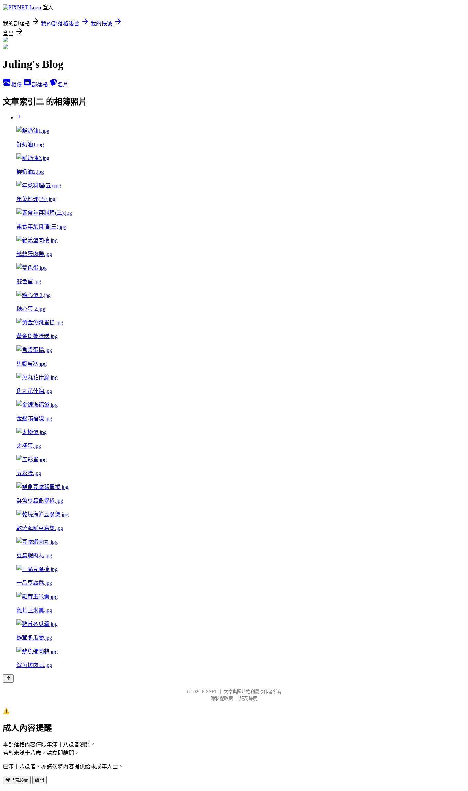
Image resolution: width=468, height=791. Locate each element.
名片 (63, 84)
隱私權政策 (222, 698)
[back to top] (8, 678)
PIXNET (209, 691)
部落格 (40, 84)
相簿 (17, 84)
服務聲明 (248, 698)
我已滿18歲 (16, 780)
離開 (39, 780)
